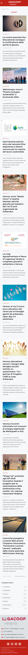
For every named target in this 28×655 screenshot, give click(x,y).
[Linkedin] (19, 644)
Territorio (14, 594)
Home (3, 9)
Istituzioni (14, 608)
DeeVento (15, 652)
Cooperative (14, 590)
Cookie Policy (11, 650)
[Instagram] (12, 644)
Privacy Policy (4, 650)
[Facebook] (8, 644)
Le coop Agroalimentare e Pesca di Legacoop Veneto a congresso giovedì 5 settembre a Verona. (14, 259)
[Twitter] (16, 644)
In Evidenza (14, 587)
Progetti (14, 601)
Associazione (14, 597)
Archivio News (14, 605)
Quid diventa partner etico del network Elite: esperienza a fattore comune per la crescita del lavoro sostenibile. (14, 147)
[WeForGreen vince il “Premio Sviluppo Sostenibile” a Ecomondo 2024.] (14, 76)
